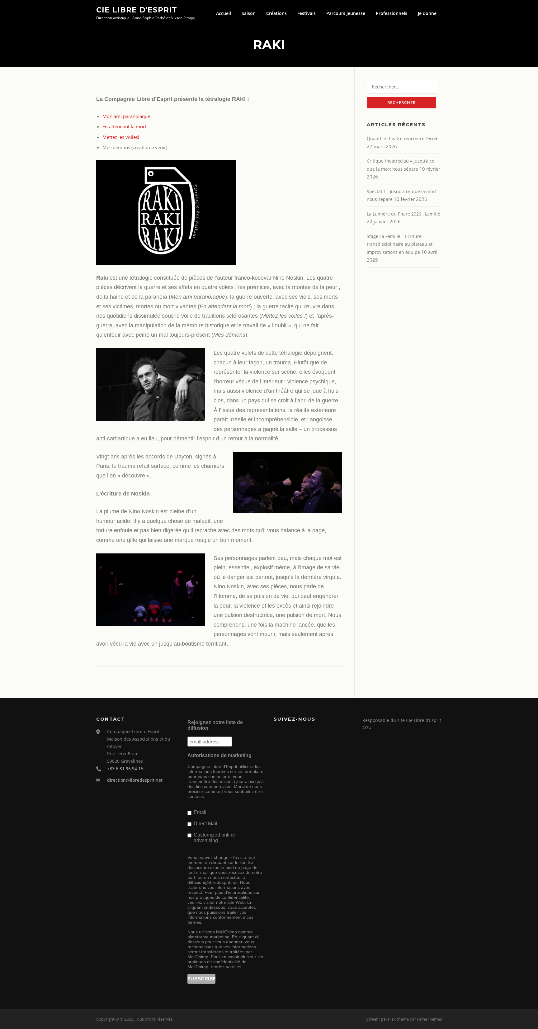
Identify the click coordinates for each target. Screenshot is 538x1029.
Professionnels (391, 13)
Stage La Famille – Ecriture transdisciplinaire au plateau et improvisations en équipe (399, 244)
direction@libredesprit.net (135, 780)
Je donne (427, 13)
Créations (276, 13)
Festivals (306, 13)
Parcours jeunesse (345, 13)
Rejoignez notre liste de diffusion (215, 725)
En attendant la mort (124, 126)
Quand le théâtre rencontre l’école (402, 138)
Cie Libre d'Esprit (136, 9)
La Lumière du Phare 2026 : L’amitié (403, 214)
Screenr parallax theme (387, 1019)
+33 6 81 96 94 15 (125, 768)
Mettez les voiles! (120, 137)
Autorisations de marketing (219, 755)
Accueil (223, 13)
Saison (249, 13)
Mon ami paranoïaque (126, 116)
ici (239, 966)
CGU (366, 727)
